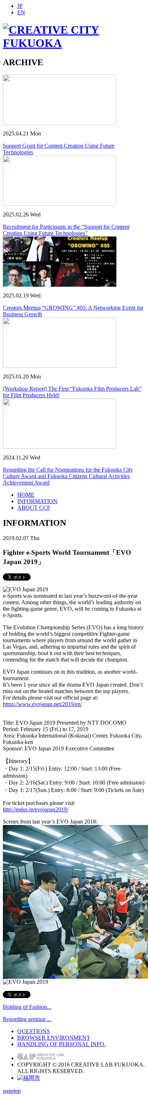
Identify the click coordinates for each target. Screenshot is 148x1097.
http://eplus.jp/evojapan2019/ (35, 809)
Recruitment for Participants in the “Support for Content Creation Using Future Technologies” (66, 230)
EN (21, 12)
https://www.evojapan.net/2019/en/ (42, 704)
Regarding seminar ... (27, 1019)
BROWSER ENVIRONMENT (53, 1038)
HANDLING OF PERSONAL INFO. (61, 1044)
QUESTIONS (33, 1031)
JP (20, 6)
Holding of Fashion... (27, 1007)
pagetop (12, 1091)
